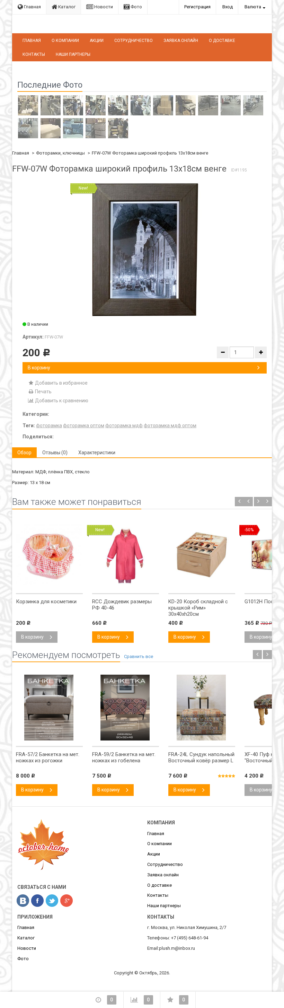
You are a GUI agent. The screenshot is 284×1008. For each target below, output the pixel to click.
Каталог (66, 6)
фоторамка (49, 425)
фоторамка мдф (124, 425)
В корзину (39, 367)
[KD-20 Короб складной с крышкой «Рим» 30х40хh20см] (201, 586)
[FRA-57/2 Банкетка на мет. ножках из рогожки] (49, 739)
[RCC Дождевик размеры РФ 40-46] (125, 586)
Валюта (253, 6)
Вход (227, 6)
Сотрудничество (133, 40)
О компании (65, 40)
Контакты (34, 54)
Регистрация (197, 6)
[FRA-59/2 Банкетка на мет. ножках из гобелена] (125, 739)
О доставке (222, 40)
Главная (32, 6)
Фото (136, 6)
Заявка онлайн (180, 40)
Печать (43, 391)
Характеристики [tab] (96, 452)
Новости (103, 6)
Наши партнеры (73, 54)
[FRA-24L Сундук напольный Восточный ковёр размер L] (201, 739)
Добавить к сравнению (61, 400)
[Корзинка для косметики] (49, 586)
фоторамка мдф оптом (170, 425)
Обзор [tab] (24, 452)
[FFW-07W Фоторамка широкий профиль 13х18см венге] (145, 249)
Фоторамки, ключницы (60, 153)
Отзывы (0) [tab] (55, 452)
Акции (97, 40)
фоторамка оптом (83, 425)
